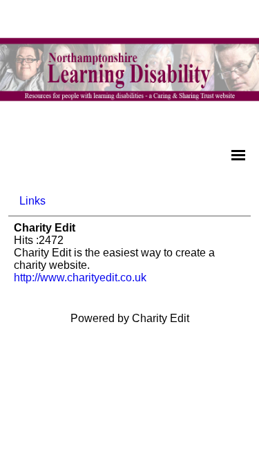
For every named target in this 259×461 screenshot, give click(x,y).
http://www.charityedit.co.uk (80, 277)
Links (32, 201)
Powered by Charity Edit (129, 318)
